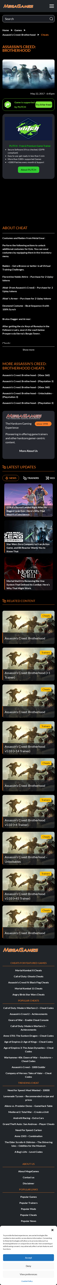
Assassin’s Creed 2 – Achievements (28, 1013)
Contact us (28, 1177)
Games (18, 30)
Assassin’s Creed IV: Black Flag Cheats (28, 982)
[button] (52, 1229)
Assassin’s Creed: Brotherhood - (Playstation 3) (28, 381)
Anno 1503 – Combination (28, 1136)
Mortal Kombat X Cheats (28, 970)
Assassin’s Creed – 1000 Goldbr (28, 1067)
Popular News (28, 1220)
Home (5, 30)
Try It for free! (44, 104)
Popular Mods (28, 1208)
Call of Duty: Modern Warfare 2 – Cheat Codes (28, 1007)
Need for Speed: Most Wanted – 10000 (29, 1090)
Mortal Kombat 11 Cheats (28, 988)
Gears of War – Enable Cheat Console (28, 1020)
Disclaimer (28, 1183)
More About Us (28, 450)
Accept (28, 1257)
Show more (28, 349)
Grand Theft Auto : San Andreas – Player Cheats (28, 1124)
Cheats (45, 34)
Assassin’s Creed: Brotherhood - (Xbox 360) (26, 375)
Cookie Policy (27, 1281)
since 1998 (42, 423)
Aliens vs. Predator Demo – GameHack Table (29, 1105)
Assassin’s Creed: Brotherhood (19, 34)
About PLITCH (28, 169)
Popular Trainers (28, 1202)
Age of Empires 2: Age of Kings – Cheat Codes (28, 1041)
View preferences (28, 1274)
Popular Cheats (28, 1214)
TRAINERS (33, 477)
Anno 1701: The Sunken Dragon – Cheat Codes (28, 1035)
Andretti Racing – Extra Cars (28, 1118)
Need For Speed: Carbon (28, 1130)
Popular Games (28, 1196)
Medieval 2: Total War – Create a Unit (28, 1111)
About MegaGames (28, 1171)
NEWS (12, 477)
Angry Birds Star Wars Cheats (28, 994)
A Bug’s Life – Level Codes (29, 1151)
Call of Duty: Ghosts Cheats (28, 976)
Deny (28, 1266)
